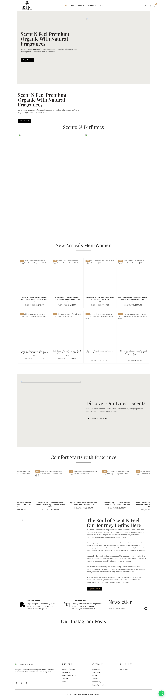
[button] (96, 419)
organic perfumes (38, 49)
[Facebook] (16, 683)
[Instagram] (26, 683)
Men (34, 301)
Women (67, 355)
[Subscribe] (145, 608)
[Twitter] (21, 683)
